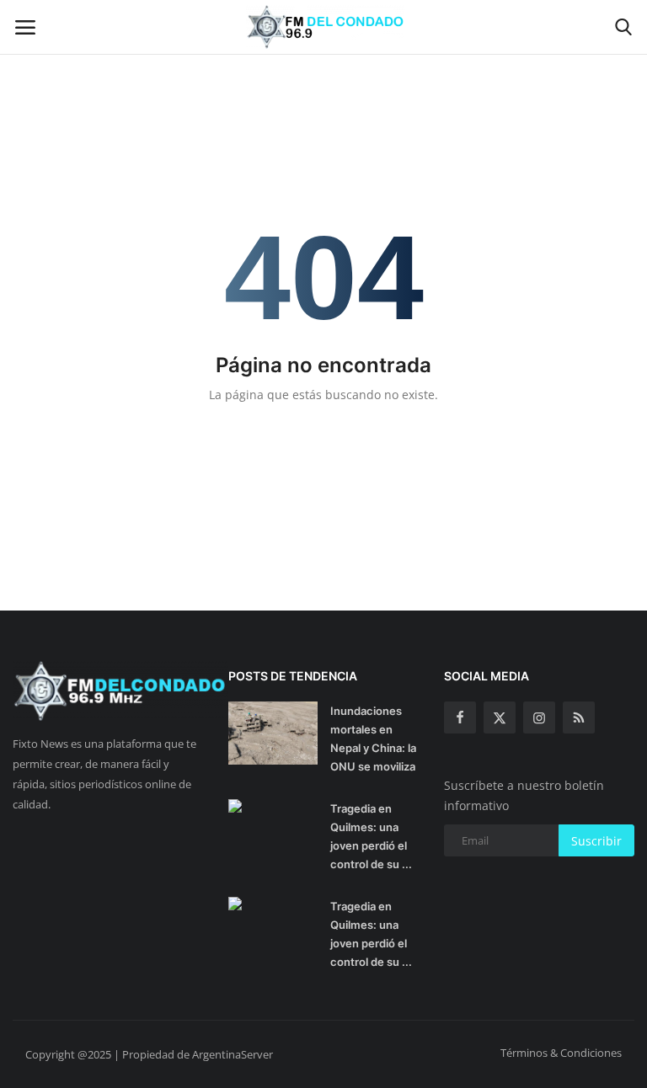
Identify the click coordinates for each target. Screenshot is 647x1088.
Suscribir (596, 841)
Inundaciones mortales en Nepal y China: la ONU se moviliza (373, 738)
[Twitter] (500, 717)
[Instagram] (539, 717)
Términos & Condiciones (561, 1052)
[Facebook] (460, 717)
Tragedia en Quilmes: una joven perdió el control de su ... (371, 836)
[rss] (579, 717)
